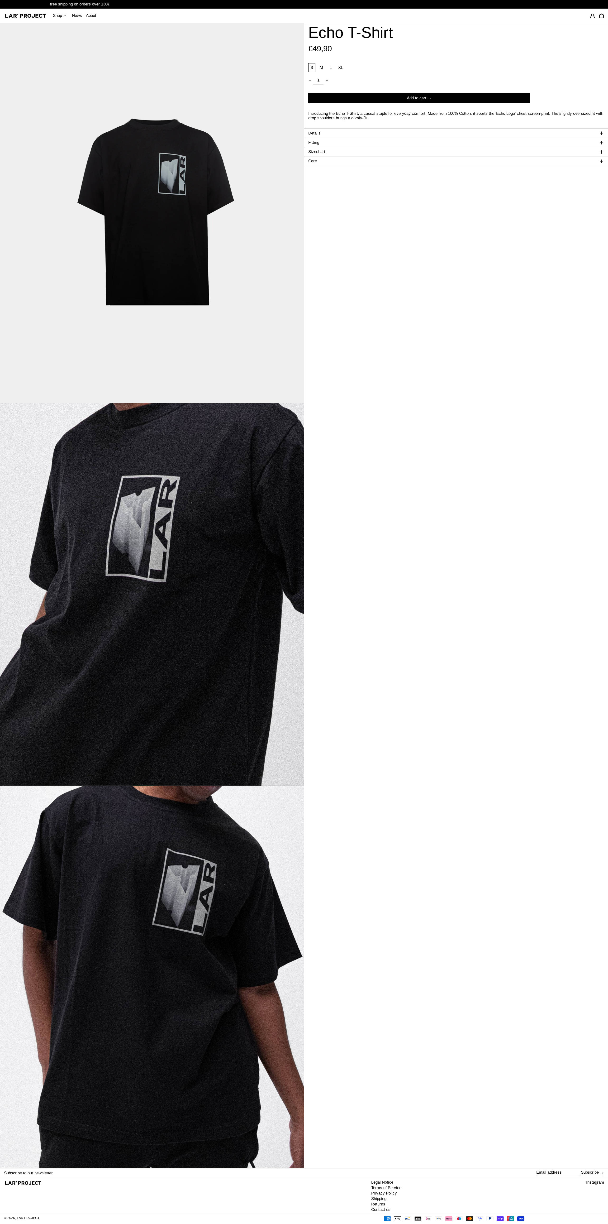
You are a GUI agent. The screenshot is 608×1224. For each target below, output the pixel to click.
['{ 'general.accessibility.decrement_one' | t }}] (309, 80)
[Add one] (326, 80)
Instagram (595, 1182)
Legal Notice (382, 1182)
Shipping (378, 1198)
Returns (378, 1204)
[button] (152, 213)
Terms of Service (386, 1188)
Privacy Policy (384, 1193)
